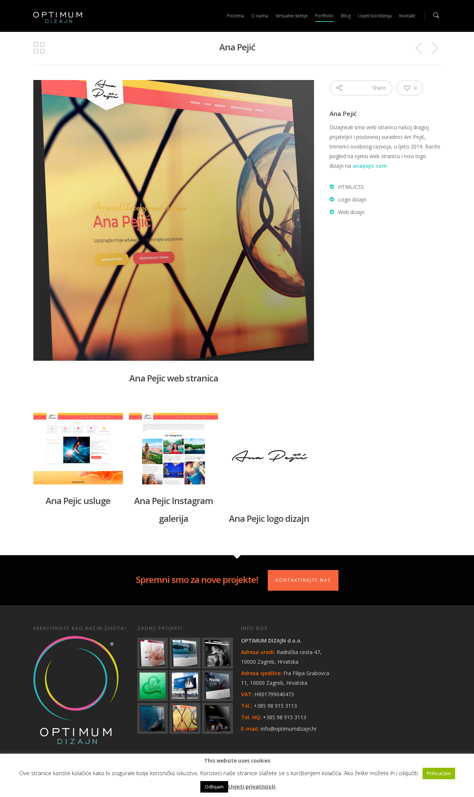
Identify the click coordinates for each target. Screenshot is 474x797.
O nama (259, 16)
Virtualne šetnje (292, 16)
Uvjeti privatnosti (252, 786)
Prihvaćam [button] (439, 773)
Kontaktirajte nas (303, 580)
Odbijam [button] (214, 786)
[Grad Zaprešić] (152, 685)
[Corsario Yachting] (152, 718)
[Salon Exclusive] (217, 653)
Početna (235, 16)
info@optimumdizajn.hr (289, 728)
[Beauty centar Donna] (152, 653)
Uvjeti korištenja (375, 16)
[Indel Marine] (185, 653)
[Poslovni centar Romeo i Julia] (217, 685)
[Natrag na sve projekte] (39, 48)
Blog (346, 16)
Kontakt (407, 16)
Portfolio (324, 16)
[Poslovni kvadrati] (217, 718)
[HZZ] (185, 685)
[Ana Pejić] (185, 718)
